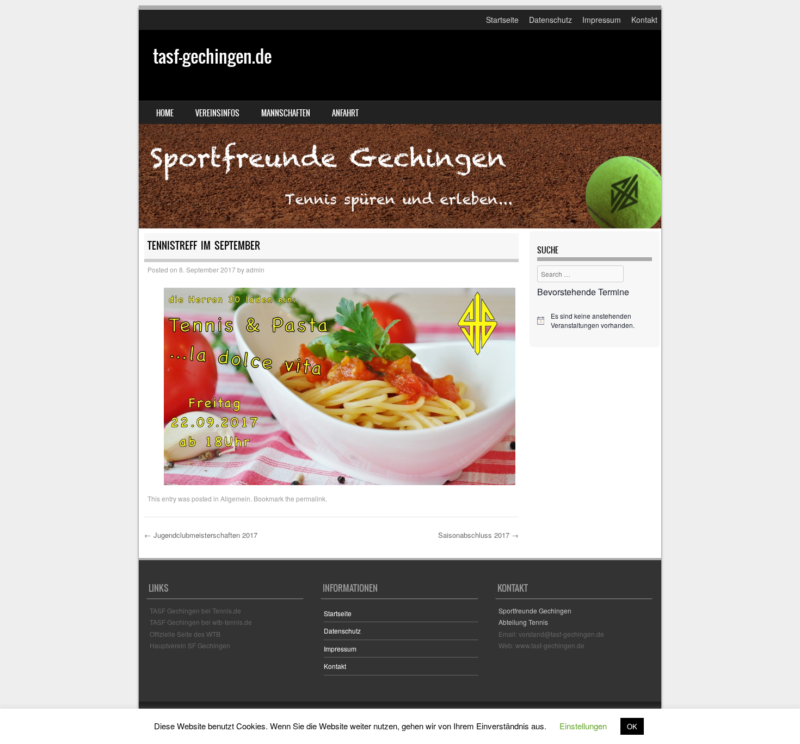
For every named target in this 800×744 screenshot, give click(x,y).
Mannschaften (285, 113)
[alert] (594, 321)
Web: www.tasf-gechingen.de (541, 645)
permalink (310, 498)
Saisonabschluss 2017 (478, 535)
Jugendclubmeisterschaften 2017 (200, 535)
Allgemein (235, 498)
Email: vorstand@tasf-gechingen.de (551, 633)
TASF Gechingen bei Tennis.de (195, 610)
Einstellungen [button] (583, 725)
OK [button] (632, 726)
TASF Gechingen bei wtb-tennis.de (201, 622)
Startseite (502, 19)
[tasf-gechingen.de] (400, 129)
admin (255, 269)
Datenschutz (550, 19)
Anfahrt (345, 113)
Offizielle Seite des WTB (185, 633)
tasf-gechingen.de (212, 56)
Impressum (601, 19)
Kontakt (644, 19)
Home (165, 113)
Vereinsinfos (217, 113)
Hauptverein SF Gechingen (190, 645)
